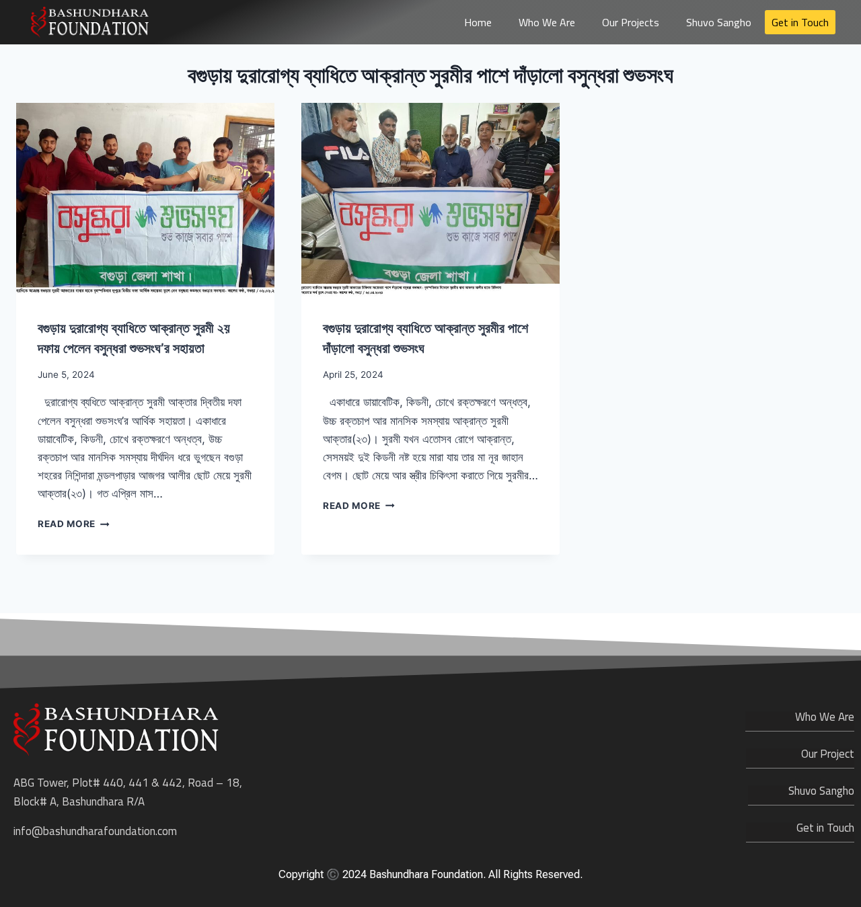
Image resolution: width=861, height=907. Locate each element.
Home (478, 22)
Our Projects (630, 22)
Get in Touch (800, 22)
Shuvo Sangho (718, 22)
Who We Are (547, 22)
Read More (74, 523)
